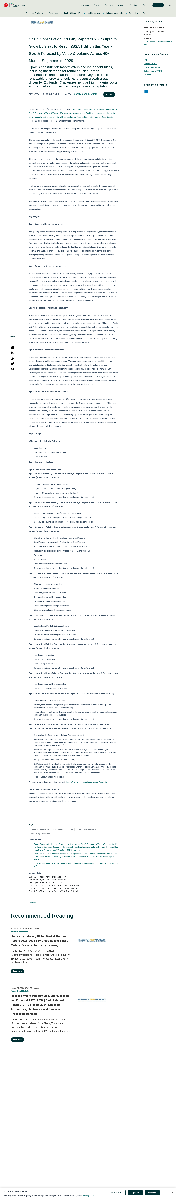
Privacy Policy (88, 1195)
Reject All (135, 1193)
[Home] (14, 5)
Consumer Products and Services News (35, 13)
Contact (32, 903)
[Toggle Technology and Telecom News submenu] (149, 13)
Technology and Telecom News (138, 13)
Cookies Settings (117, 1193)
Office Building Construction (39, 829)
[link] (85, 5)
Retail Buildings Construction (40, 834)
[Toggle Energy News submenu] (62, 13)
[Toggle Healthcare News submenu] (103, 13)
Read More (17, 971)
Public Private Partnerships (87, 829)
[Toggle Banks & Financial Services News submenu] (84, 13)
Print (146, 60)
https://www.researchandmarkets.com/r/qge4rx (86, 782)
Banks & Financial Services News (73, 13)
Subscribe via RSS (152, 67)
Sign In (146, 5)
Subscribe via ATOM (153, 71)
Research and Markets (85, 94)
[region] (88, 1193)
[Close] (172, 1192)
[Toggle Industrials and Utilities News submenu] (126, 13)
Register (158, 5)
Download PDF (150, 63)
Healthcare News (94, 13)
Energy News (54, 13)
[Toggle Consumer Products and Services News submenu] (46, 13)
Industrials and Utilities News (115, 13)
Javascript (148, 75)
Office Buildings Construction (63, 829)
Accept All (152, 1193)
